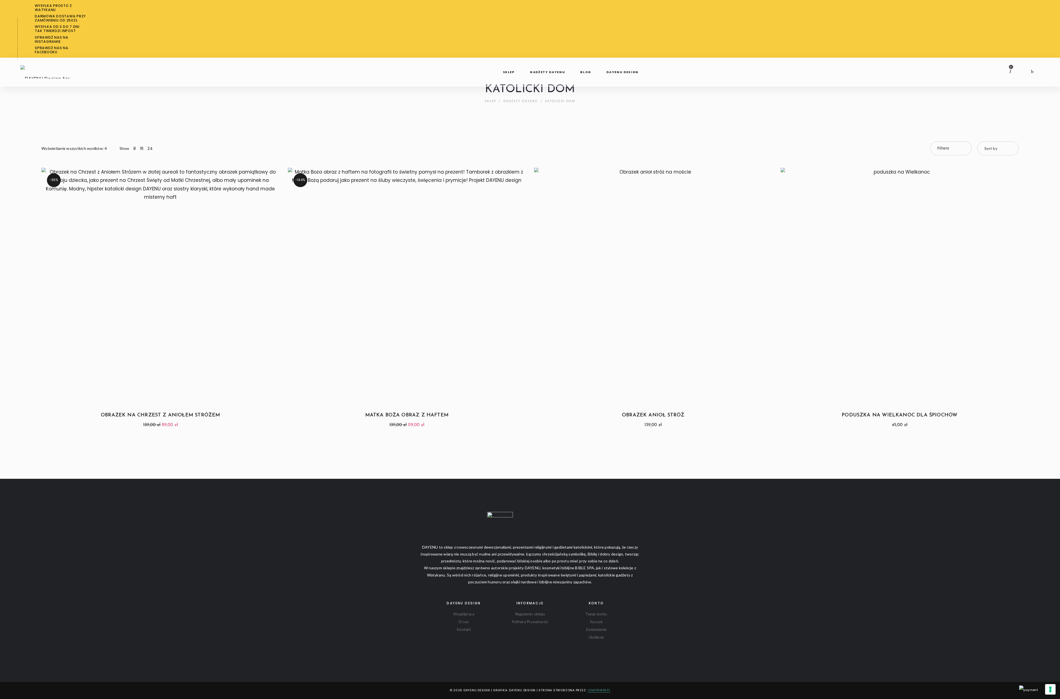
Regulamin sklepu (530, 614)
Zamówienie (596, 629)
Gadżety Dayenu (521, 101)
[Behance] (49, 690)
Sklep (490, 101)
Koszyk (596, 621)
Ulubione (596, 637)
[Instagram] (32, 690)
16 (142, 148)
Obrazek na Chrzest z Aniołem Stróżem (160, 415)
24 (150, 148)
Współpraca (463, 614)
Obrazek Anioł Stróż (653, 415)
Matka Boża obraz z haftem (407, 415)
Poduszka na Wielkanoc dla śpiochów (899, 415)
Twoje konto (596, 614)
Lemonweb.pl (599, 690)
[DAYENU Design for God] (51, 70)
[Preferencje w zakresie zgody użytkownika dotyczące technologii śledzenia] (1050, 689)
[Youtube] (41, 690)
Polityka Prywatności (530, 621)
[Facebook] (23, 690)
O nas (464, 621)
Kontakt (464, 629)
